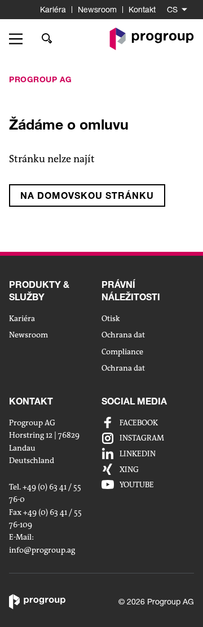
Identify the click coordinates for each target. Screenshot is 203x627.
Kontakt (142, 9)
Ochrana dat (123, 335)
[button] (19, 39)
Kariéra (53, 9)
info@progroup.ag (42, 550)
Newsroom (97, 9)
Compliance (122, 351)
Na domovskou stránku (87, 195)
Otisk (111, 318)
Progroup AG (40, 79)
